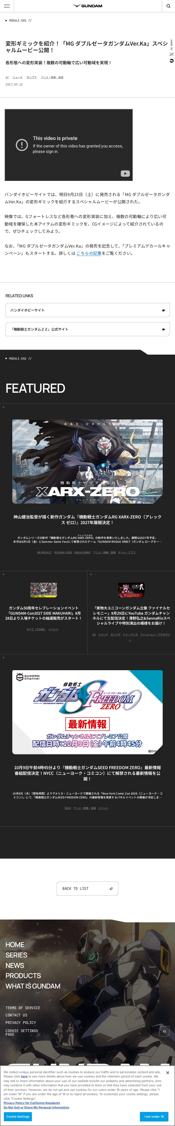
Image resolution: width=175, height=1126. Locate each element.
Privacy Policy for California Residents (32, 1103)
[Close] (168, 1073)
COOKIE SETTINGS (26, 1032)
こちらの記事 (88, 253)
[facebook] (171, 61)
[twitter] (171, 54)
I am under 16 (154, 1116)
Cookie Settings (17, 1116)
